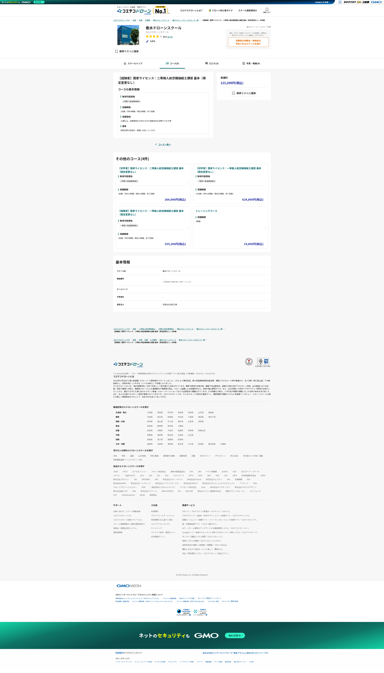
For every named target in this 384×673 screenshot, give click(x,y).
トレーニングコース (206, 211)
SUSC (200, 475)
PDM (143, 487)
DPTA (191, 475)
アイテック (244, 483)
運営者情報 (117, 532)
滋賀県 (150, 430)
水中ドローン (205, 455)
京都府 (160, 430)
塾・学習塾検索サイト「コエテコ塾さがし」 (200, 524)
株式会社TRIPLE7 (191, 483)
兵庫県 (180, 430)
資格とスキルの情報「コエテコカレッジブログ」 (202, 540)
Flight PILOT (130, 475)
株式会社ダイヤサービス (220, 487)
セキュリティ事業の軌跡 (230, 601)
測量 (193, 455)
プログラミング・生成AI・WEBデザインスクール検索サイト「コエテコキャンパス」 (216, 515)
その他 (251, 662)
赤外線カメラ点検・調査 (253, 455)
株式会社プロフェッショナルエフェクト (218, 483)
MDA (255, 483)
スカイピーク (178, 475)
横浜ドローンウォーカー (235, 491)
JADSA (142, 495)
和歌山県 (201, 430)
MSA (134, 491)
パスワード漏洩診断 (169, 598)
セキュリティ (172, 662)
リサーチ (199, 662)
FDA (228, 479)
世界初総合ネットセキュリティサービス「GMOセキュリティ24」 (138, 598)
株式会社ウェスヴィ (214, 479)
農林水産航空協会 (178, 471)
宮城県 (180, 412)
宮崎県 (201, 444)
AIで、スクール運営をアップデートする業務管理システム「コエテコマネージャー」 (216, 528)
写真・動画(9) (253, 63)
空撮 (132, 455)
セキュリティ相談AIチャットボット (209, 598)
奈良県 (190, 430)
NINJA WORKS (167, 491)
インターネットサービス (124, 662)
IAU (135, 479)
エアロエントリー (139, 471)
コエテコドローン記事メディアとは (127, 519)
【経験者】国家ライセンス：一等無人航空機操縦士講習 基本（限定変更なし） (151, 212)
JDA (150, 475)
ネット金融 (218, 662)
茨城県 (150, 417)
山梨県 (190, 421)
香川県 (160, 439)
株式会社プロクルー (121, 479)
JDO (166, 475)
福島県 (211, 412)
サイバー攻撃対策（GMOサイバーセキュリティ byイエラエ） (153, 601)
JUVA (203, 487)
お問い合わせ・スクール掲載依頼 (126, 511)
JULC (142, 475)
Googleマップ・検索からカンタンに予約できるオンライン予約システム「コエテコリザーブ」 (220, 532)
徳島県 (150, 439)
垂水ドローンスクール (164, 27)
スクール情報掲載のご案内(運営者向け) (129, 524)
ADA (156, 479)
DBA (209, 475)
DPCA (125, 471)
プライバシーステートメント (162, 515)
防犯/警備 (154, 455)
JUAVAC (225, 471)
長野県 (201, 421)
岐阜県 (150, 426)
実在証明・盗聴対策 (122, 601)
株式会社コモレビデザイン (245, 487)
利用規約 (154, 511)
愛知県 (170, 426)
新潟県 (150, 421)
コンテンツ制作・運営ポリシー (163, 532)
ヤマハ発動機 (211, 471)
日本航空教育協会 (249, 475)
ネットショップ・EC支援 (143, 662)
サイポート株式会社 (188, 487)
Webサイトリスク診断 (186, 598)
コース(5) (174, 63)
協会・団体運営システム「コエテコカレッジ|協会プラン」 (206, 553)
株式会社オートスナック (141, 483)
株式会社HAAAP (119, 483)
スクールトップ (135, 63)
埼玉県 (180, 417)
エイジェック (255, 491)
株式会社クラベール (149, 491)
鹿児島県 (212, 444)
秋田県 (190, 412)
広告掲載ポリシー (158, 536)
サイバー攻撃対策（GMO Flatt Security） (191, 601)
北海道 (150, 412)
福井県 (180, 421)
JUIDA (115, 471)
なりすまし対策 (213, 601)
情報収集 (209, 662)
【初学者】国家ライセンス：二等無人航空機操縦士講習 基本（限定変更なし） (151, 170)
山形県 (201, 412)
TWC (217, 475)
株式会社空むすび (120, 491)
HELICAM (189, 491)
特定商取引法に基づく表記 (162, 519)
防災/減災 (234, 455)
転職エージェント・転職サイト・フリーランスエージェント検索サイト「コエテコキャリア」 (220, 519)
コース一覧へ (164, 144)
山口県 (190, 435)
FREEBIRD (146, 479)
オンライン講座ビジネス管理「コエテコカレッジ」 (203, 536)
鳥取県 (150, 435)
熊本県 (180, 444)
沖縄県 (223, 444)
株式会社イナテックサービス (167, 483)
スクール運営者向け (247, 10)
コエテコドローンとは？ (191, 10)
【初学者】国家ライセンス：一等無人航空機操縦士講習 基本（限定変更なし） (228, 170)
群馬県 (170, 417)
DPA (191, 471)
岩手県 (170, 412)
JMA (199, 471)
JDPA (234, 475)
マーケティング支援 (187, 662)
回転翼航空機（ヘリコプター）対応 (127, 459)
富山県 (160, 421)
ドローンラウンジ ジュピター (125, 487)
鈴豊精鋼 (238, 479)
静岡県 (160, 426)
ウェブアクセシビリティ (161, 524)
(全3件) (170, 37)
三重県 (180, 426)
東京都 (201, 417)
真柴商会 (153, 495)
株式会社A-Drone (194, 479)
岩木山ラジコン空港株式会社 (209, 491)
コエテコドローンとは (122, 515)
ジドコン (116, 475)
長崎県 (170, 444)
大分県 (190, 444)
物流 (123, 455)
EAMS (263, 475)
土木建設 (142, 455)
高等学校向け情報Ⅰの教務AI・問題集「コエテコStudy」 (205, 545)
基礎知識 (183, 455)
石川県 (170, 421)
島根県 (160, 435)
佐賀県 (160, 444)
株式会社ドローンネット (173, 479)
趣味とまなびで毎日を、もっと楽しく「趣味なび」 (203, 549)
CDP (115, 495)
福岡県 (150, 444)
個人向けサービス (240, 662)
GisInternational (128, 495)
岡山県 (170, 435)
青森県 (160, 412)
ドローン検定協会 (159, 471)
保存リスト (267, 12)
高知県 (180, 439)
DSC (226, 475)
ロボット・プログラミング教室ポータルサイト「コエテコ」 (206, 511)
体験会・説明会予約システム (125, 528)
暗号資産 (228, 662)
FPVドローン (220, 455)
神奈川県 (212, 417)
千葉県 (190, 417)
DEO (234, 471)
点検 (115, 455)
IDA (179, 491)
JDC (158, 475)
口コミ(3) (213, 63)
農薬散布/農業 (169, 455)
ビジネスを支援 (160, 662)
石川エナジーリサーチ (250, 471)
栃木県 (160, 417)
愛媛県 (170, 439)
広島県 (180, 435)
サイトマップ (156, 528)
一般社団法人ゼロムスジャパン (162, 487)
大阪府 (170, 430)
